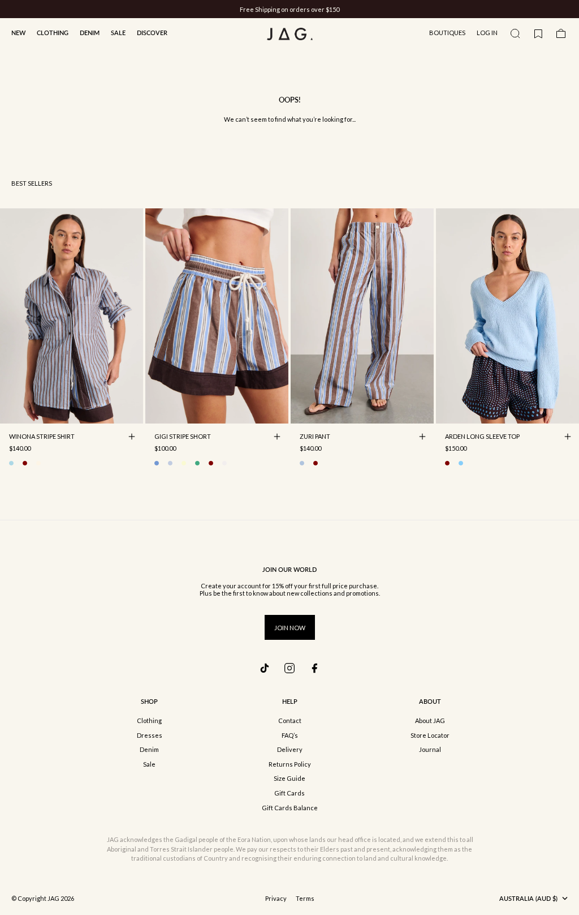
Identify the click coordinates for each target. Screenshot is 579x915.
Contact (289, 720)
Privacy (276, 898)
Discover (152, 32)
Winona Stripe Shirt (42, 438)
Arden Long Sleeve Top (482, 438)
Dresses (149, 735)
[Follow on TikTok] (264, 668)
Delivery (290, 749)
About (430, 701)
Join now (289, 627)
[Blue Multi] (302, 463)
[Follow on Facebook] (314, 668)
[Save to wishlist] (132, 412)
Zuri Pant (315, 438)
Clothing (52, 32)
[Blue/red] (170, 463)
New (18, 32)
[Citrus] (184, 463)
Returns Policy (290, 764)
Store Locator (430, 735)
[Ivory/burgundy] (25, 463)
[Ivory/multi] (38, 463)
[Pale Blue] (461, 463)
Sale (118, 32)
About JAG (430, 720)
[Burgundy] (447, 463)
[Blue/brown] (11, 463)
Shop (149, 701)
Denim (90, 32)
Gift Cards (289, 793)
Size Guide (289, 778)
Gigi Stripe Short (182, 438)
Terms (305, 898)
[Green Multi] (197, 463)
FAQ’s (290, 735)
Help (289, 701)
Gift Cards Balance (290, 807)
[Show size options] (132, 436)
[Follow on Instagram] (289, 668)
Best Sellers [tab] (31, 183)
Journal (430, 749)
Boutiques (447, 32)
